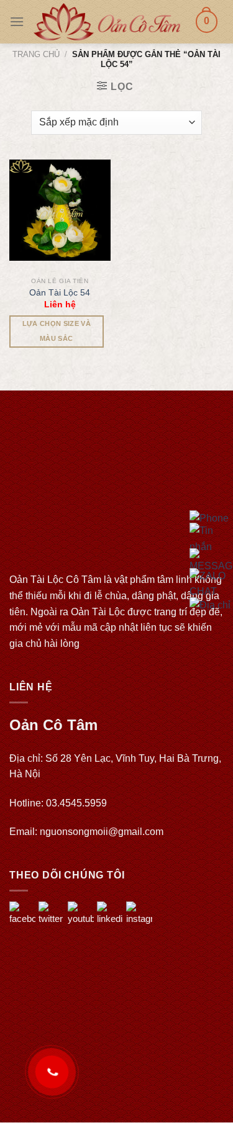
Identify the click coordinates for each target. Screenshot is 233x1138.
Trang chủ (36, 54)
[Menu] (16, 21)
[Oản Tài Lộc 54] (60, 210)
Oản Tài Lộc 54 (59, 292)
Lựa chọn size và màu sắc (56, 331)
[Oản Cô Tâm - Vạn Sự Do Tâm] (107, 21)
